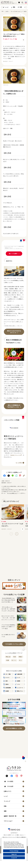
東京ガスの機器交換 (21, 837)
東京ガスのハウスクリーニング (9, 837)
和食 (16, 39)
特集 (5, 806)
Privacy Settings (14, 851)
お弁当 (6, 39)
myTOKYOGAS (14, 833)
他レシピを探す (13, 253)
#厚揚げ (20, 656)
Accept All (14, 857)
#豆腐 (7, 660)
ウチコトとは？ (8, 821)
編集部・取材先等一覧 (10, 816)
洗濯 (21, 7)
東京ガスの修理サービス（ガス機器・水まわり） (14, 835)
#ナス (20, 660)
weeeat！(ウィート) (15, 455)
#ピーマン (14, 660)
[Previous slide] (11, 533)
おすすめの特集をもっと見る (14, 728)
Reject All (14, 854)
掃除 (14, 7)
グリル (11, 39)
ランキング (7, 801)
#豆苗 (14, 656)
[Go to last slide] (2, 7)
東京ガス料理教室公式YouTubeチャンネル (13, 406)
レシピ (6, 7)
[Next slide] (26, 7)
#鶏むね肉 (8, 656)
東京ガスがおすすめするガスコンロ (14, 331)
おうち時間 (7, 823)
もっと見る (19, 463)
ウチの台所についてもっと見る (14, 644)
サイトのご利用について (12, 493)
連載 (5, 811)
